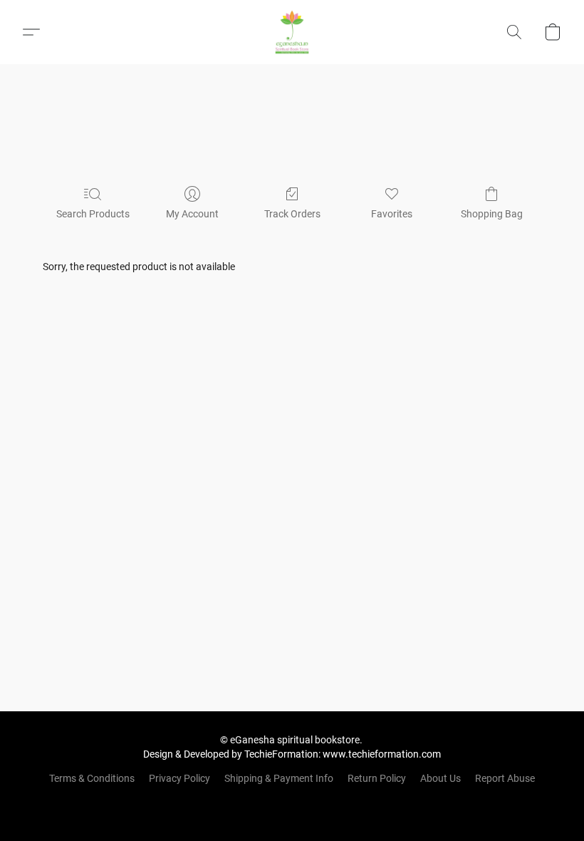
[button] (292, 32)
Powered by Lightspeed (292, 802)
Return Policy (377, 778)
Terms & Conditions (92, 778)
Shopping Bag (492, 214)
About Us (440, 778)
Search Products (93, 214)
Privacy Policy (179, 778)
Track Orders (292, 214)
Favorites (391, 214)
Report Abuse (505, 778)
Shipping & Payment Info (278, 778)
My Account (192, 214)
